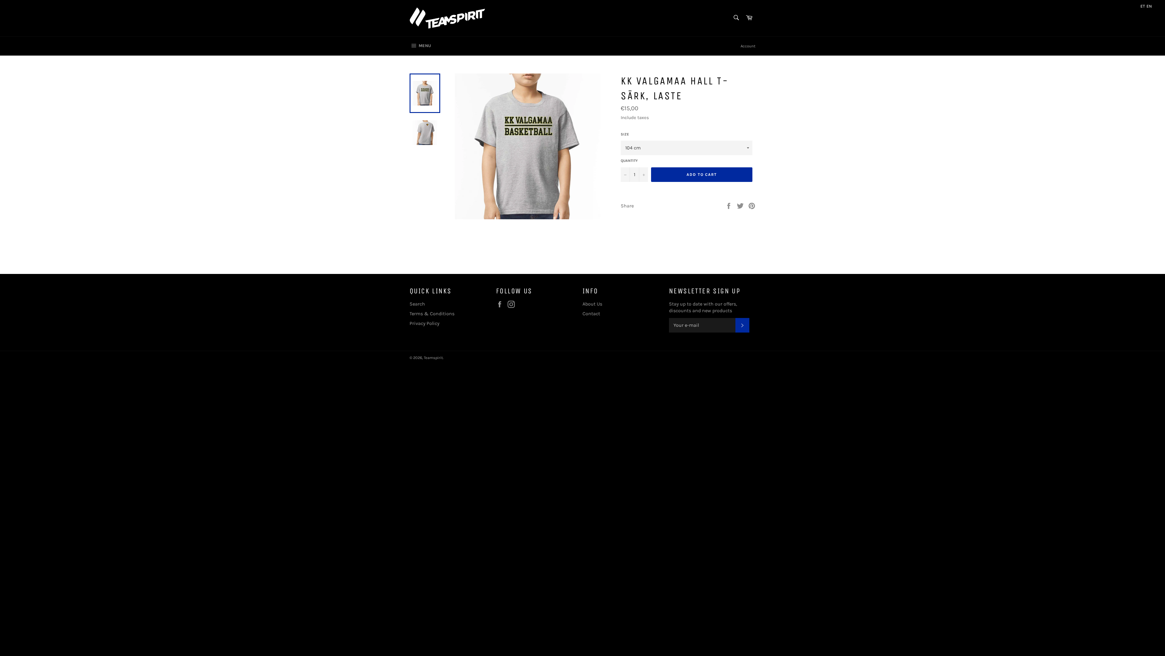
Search (417, 304)
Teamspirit (433, 357)
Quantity (629, 161)
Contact (591, 313)
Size (625, 134)
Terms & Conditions (432, 313)
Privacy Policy (424, 323)
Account (748, 46)
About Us (592, 304)
